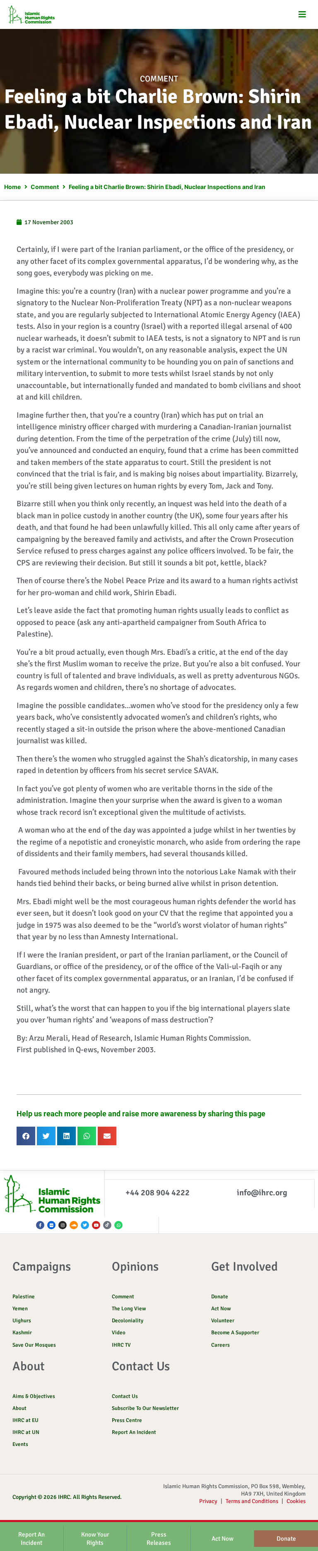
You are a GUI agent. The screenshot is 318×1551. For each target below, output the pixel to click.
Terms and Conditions (252, 1501)
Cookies (296, 1501)
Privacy (208, 1501)
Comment (159, 79)
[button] (302, 14)
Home (12, 186)
